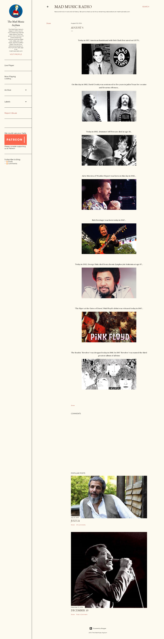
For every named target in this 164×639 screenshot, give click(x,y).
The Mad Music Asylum (15, 23)
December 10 (79, 610)
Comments (12, 164)
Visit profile (16, 54)
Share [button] (48, 23)
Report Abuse (10, 113)
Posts (10, 162)
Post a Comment (81, 614)
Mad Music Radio (73, 6)
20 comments (80, 525)
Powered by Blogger (99, 628)
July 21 (75, 520)
